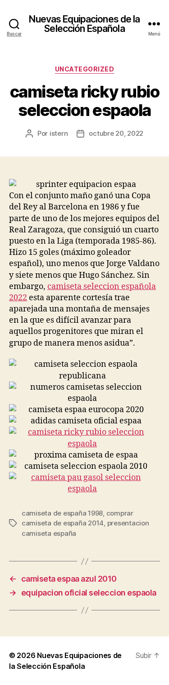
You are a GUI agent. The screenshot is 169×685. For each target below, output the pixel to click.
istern (59, 133)
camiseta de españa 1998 (62, 513)
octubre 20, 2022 (116, 133)
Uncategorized (84, 69)
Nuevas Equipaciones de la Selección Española (84, 23)
